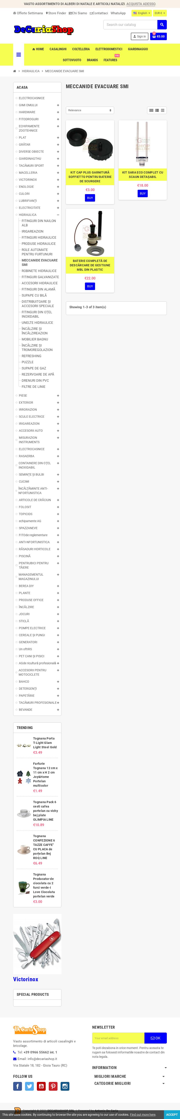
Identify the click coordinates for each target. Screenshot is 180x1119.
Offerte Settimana (28, 13)
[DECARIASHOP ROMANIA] (44, 30)
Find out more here (142, 1114)
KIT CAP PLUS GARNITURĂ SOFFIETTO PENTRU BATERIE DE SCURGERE (90, 177)
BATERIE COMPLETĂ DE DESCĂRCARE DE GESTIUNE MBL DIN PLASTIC (90, 265)
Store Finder (55, 13)
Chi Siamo (79, 13)
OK (157, 1038)
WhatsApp (118, 13)
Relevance (74, 110)
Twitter (29, 1086)
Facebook (17, 1086)
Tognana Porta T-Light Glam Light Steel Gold (45, 743)
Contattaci (100, 13)
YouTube (41, 1086)
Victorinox (25, 979)
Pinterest (53, 1086)
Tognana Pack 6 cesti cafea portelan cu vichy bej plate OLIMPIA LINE (45, 810)
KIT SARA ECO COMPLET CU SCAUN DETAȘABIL (142, 175)
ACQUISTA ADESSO (140, 4)
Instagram (65, 1086)
